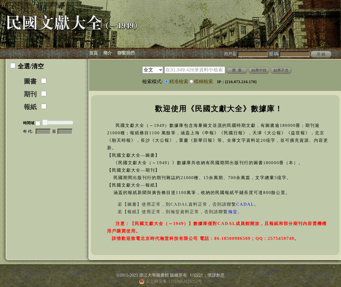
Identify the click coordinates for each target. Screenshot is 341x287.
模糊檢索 (203, 81)
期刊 (30, 94)
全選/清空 (31, 66)
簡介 (107, 53)
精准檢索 (178, 81)
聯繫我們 (126, 53)
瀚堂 (233, 211)
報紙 (30, 106)
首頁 (93, 53)
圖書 (30, 81)
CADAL (245, 204)
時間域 (28, 123)
